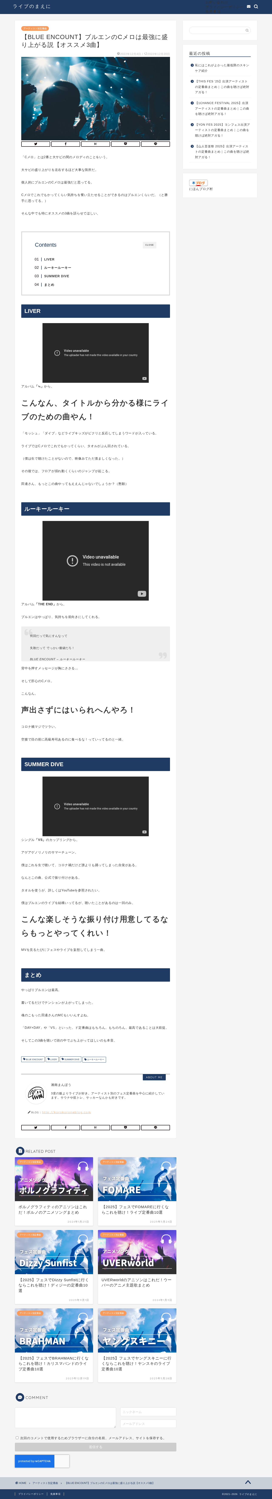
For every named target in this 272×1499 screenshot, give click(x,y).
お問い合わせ (216, 2)
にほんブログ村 (201, 189)
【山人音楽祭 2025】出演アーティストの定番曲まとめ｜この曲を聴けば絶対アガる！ (222, 152)
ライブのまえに (32, 6)
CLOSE (149, 245)
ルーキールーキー (95, 1059)
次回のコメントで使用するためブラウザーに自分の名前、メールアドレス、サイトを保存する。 (93, 1438)
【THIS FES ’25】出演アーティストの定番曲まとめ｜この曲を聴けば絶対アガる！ (222, 87)
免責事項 (213, 11)
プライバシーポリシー (224, 7)
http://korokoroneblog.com (66, 1112)
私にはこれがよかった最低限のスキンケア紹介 (222, 68)
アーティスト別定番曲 (35, 28)
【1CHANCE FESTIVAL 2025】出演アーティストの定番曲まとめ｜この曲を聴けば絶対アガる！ (222, 108)
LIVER (53, 1059)
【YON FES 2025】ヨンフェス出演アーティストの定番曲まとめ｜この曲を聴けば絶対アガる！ (222, 130)
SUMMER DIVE (71, 1059)
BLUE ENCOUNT (34, 1059)
